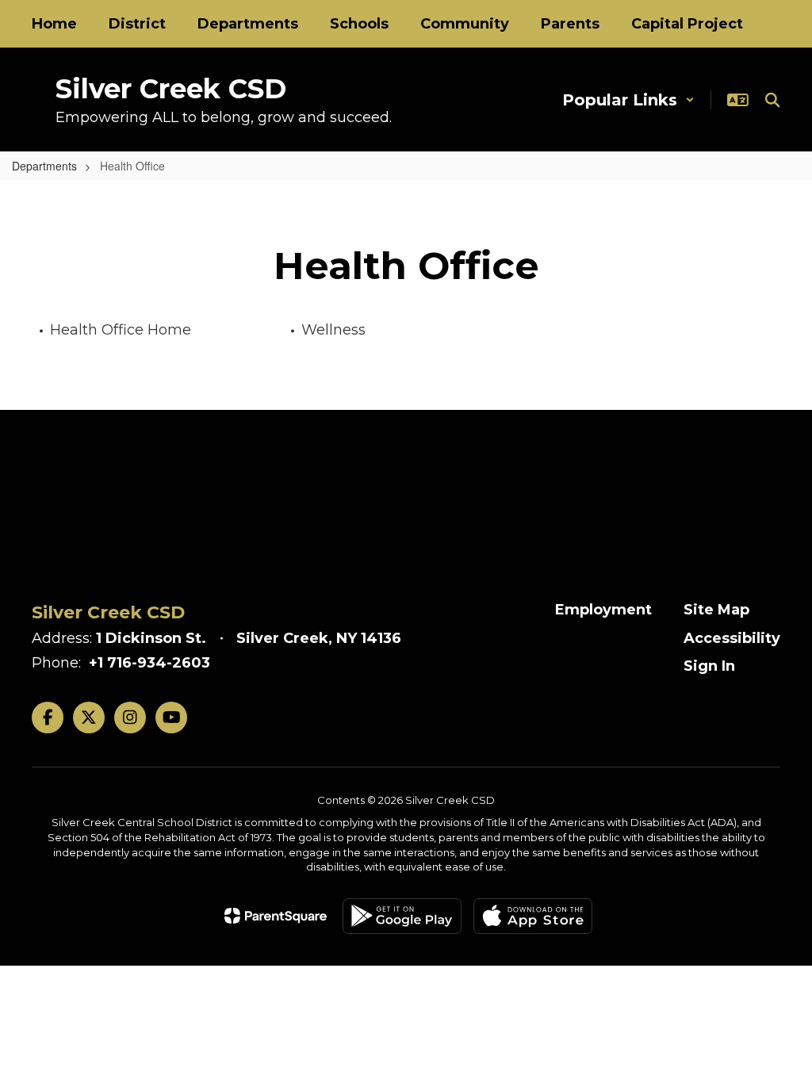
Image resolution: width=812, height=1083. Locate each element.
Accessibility (732, 638)
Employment (603, 609)
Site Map (716, 609)
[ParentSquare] (275, 916)
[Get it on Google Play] (402, 916)
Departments (44, 166)
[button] (628, 99)
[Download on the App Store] (532, 916)
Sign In (709, 666)
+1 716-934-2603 (149, 663)
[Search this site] (772, 100)
